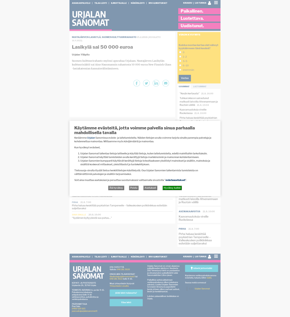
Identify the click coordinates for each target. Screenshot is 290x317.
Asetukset (150, 187)
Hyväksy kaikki (172, 187)
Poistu (133, 187)
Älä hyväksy (116, 187)
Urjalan (91, 137)
